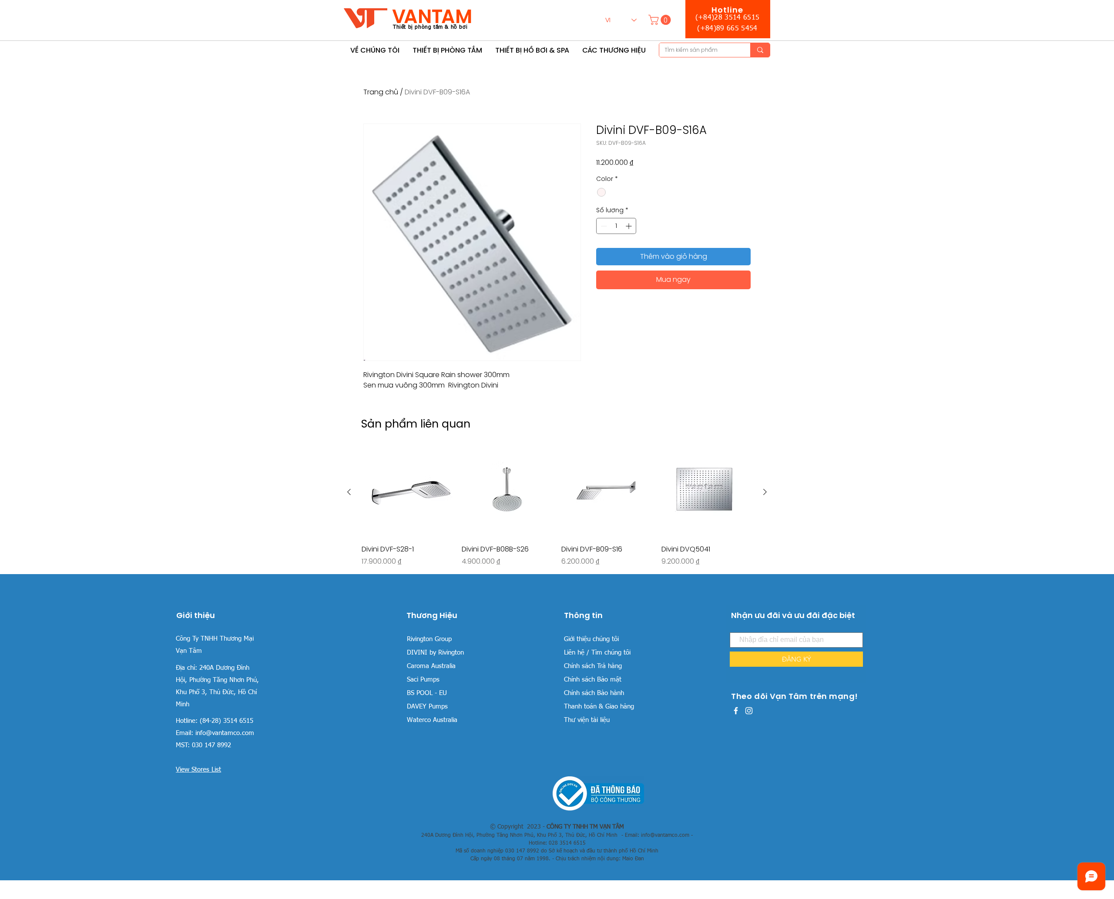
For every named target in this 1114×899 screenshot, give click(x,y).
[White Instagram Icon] (749, 710)
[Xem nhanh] (407, 492)
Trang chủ (380, 92)
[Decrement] (602, 226)
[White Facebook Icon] (736, 710)
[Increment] (629, 226)
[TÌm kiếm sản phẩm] (760, 50)
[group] (557, 506)
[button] (660, 20)
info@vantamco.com (224, 733)
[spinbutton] (616, 226)
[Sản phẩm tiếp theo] (765, 492)
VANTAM (432, 16)
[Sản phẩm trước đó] (349, 492)
